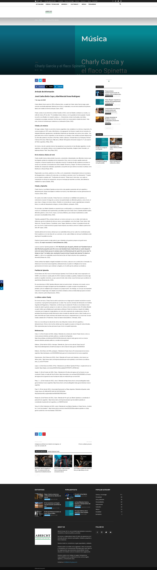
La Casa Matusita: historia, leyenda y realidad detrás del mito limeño (82, 503)
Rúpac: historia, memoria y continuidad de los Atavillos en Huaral (52, 496)
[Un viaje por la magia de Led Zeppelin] (102, 142)
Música (89, 1)
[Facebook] (113, 1)
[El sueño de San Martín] (69, 496)
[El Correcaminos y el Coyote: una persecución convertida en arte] (39, 505)
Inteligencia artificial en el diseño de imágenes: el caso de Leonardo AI (48, 445)
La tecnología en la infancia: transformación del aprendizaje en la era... (112, 110)
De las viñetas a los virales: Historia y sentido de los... (116, 147)
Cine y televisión (109, 96)
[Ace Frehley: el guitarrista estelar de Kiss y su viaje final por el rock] (83, 461)
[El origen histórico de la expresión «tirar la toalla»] (69, 513)
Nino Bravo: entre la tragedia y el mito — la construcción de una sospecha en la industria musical (43, 470)
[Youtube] (121, 1)
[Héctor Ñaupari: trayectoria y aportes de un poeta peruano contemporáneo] (100, 102)
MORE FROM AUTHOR (53, 451)
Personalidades (109, 104)
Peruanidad (94, 1)
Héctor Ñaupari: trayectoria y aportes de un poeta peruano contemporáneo (113, 101)
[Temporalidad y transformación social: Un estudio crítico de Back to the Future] (100, 93)
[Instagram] (115, 1)
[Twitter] (118, 1)
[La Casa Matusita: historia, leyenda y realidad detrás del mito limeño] (69, 504)
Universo (77, 1)
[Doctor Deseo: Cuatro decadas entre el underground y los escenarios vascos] (63, 461)
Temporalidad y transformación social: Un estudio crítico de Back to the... (113, 92)
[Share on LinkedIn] (1, 288)
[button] (120, 4)
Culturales (83, 1)
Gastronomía (113, 159)
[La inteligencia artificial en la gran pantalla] (102, 156)
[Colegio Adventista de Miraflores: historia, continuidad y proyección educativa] (100, 119)
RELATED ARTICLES (41, 451)
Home (36, 20)
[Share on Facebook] (1, 281)
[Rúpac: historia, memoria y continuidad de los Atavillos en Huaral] (39, 496)
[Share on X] (1, 285)
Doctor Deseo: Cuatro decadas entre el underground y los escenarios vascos (62, 470)
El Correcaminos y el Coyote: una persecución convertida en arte (52, 504)
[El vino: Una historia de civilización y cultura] (116, 156)
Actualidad (60, 1)
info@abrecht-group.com (70, 562)
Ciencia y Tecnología (69, 1)
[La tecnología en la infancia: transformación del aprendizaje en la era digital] (100, 110)
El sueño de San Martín (81, 494)
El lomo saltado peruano (85, 444)
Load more (108, 128)
